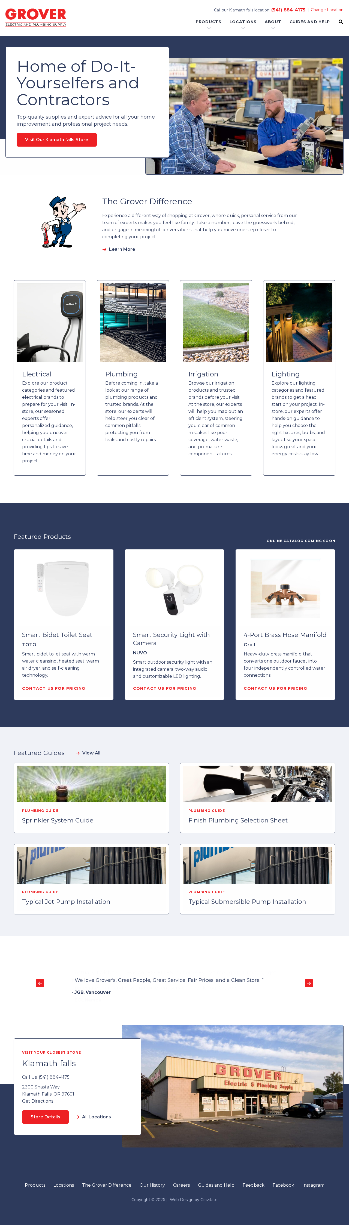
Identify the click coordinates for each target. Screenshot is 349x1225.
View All (91, 753)
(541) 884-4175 (288, 10)
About (273, 21)
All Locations (96, 1116)
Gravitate (209, 1199)
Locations (243, 21)
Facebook (283, 1185)
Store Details (45, 1116)
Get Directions (37, 1101)
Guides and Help (310, 21)
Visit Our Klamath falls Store (56, 139)
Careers (181, 1185)
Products (208, 21)
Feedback (253, 1185)
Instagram (313, 1185)
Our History (152, 1185)
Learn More (122, 249)
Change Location (327, 9)
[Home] (36, 17)
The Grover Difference (106, 1185)
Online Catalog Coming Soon (301, 541)
